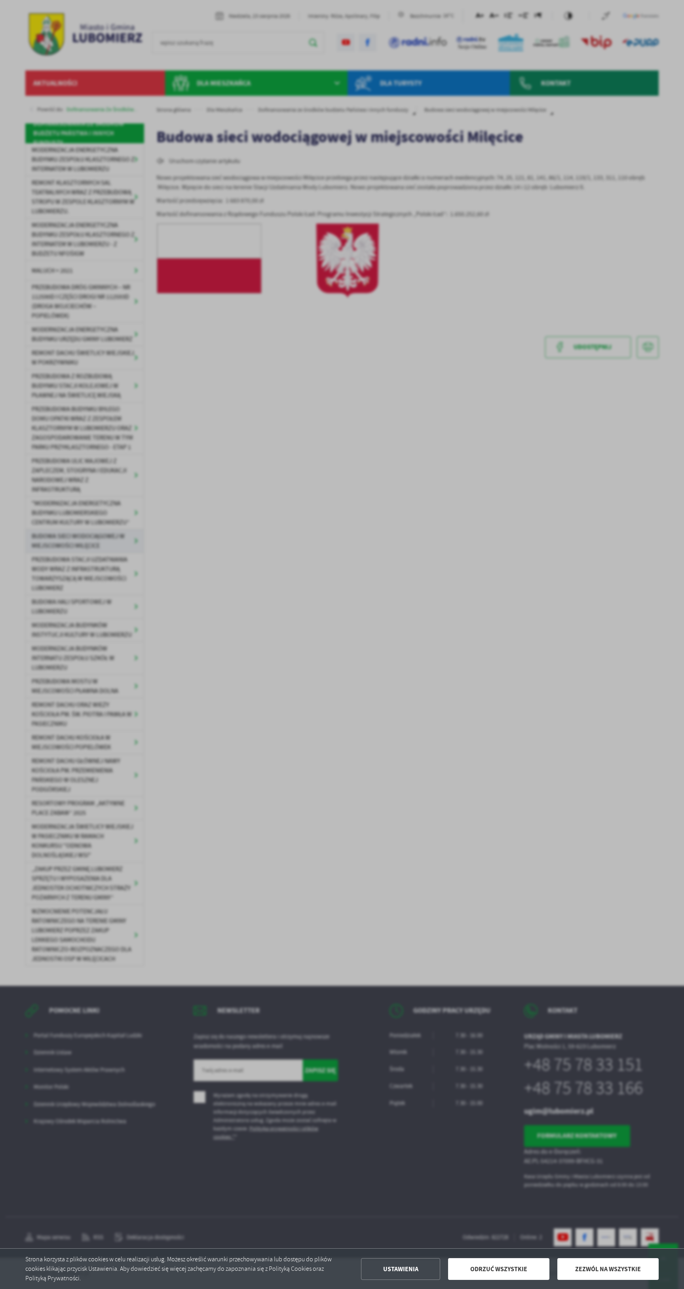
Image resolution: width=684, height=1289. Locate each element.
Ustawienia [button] (400, 1269)
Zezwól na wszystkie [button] (608, 1269)
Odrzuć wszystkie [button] (498, 1269)
